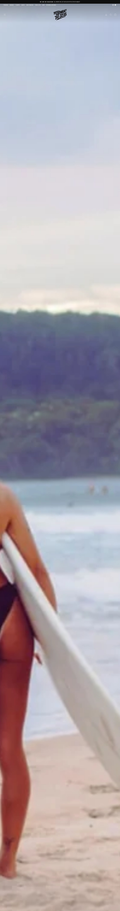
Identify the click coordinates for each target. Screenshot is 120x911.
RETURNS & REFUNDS (51, 5)
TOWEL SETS (38, 5)
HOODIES (12, 5)
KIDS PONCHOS (29, 5)
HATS (43, 5)
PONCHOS (6, 5)
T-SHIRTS (17, 5)
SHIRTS (23, 5)
